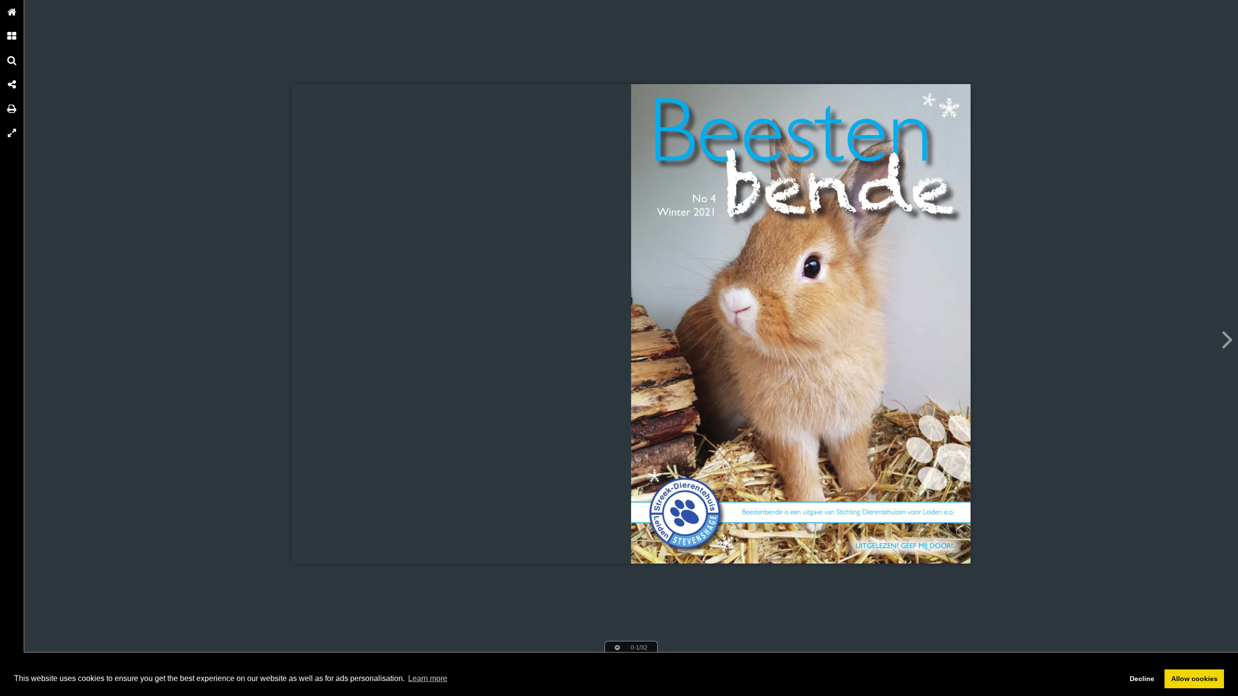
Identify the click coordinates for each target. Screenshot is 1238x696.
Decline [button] (1142, 678)
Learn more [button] (427, 678)
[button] (12, 12)
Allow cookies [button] (1194, 678)
